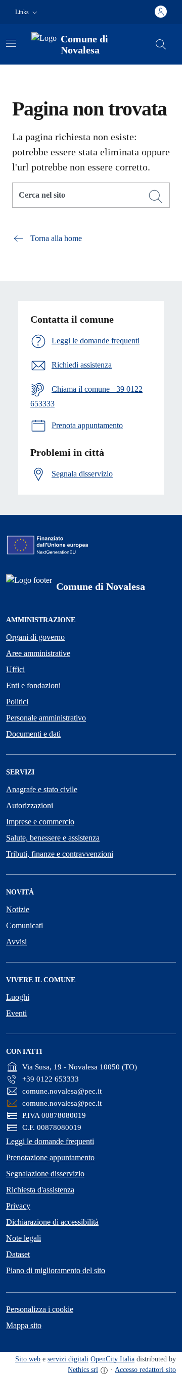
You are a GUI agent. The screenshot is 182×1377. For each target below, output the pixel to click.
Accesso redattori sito (145, 1369)
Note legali (23, 1238)
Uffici (15, 669)
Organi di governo (35, 637)
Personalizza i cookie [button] (39, 1309)
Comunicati (24, 925)
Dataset (18, 1254)
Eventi (16, 1013)
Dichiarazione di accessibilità (52, 1222)
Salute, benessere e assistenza (53, 837)
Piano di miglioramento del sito (55, 1270)
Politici (17, 701)
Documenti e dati (33, 734)
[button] (27, 12)
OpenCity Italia (112, 1359)
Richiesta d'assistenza (40, 1189)
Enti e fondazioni (33, 685)
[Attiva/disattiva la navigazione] (11, 43)
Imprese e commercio (40, 821)
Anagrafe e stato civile (41, 789)
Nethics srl (83, 1369)
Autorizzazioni (29, 805)
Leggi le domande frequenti (50, 1141)
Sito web (27, 1359)
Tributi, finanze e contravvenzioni (59, 854)
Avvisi (16, 941)
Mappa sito (23, 1325)
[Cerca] (156, 197)
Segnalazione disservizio (45, 1173)
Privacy (18, 1206)
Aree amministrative (38, 653)
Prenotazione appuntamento (50, 1157)
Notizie (17, 909)
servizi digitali (68, 1359)
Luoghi (17, 997)
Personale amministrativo (46, 717)
